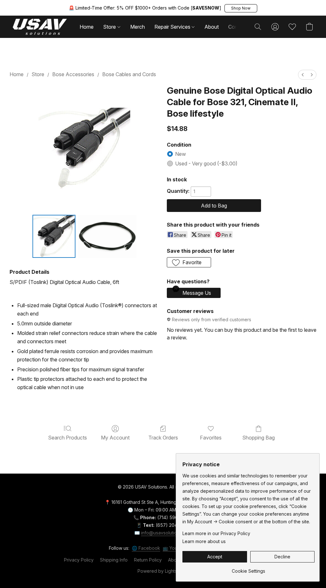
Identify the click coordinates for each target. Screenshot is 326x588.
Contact (237, 27)
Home (87, 27)
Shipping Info (114, 560)
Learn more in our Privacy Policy (216, 533)
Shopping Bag (258, 437)
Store (110, 27)
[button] (240, 8)
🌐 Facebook (146, 548)
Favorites (211, 437)
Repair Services (173, 27)
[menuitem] (302, 74)
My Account (115, 437)
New (180, 154)
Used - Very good (206, 163)
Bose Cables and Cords (129, 74)
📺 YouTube (175, 548)
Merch (137, 27)
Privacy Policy (79, 560)
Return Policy (148, 560)
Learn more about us (204, 541)
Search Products (67, 437)
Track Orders (163, 437)
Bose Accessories (73, 74)
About (211, 27)
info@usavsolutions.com (166, 532)
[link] (248, 569)
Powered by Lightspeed (163, 571)
